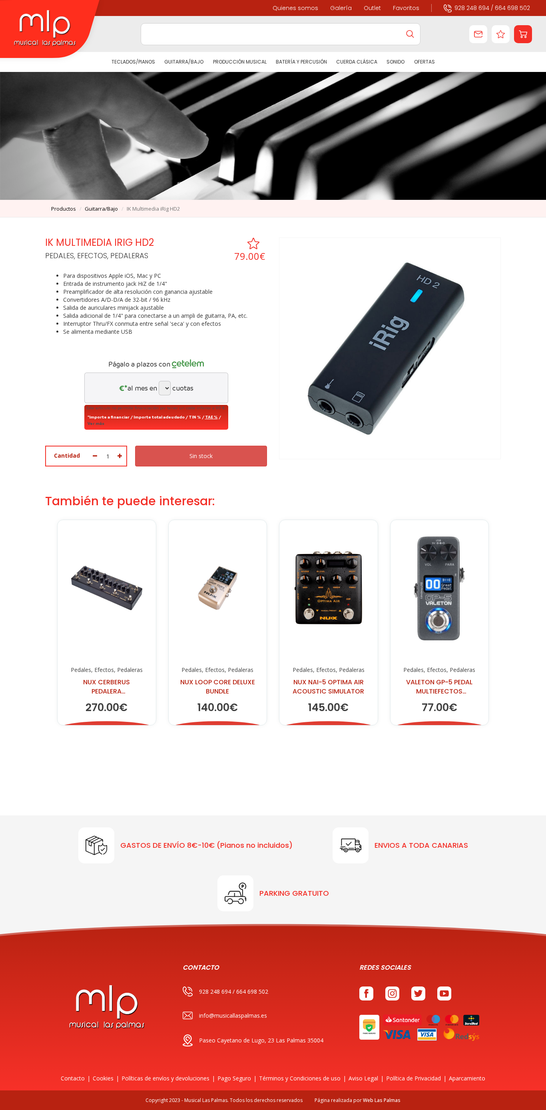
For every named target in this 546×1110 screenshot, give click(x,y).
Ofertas (424, 61)
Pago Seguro (234, 1078)
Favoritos (406, 8)
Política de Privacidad (413, 1078)
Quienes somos (295, 8)
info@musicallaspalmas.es (233, 1015)
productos (63, 208)
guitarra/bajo (101, 208)
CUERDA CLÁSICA (356, 61)
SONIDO (396, 61)
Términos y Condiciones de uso (300, 1078)
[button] (523, 34)
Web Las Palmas (382, 1100)
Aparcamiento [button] (467, 1078)
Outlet (372, 8)
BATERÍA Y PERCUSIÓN (301, 61)
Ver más (96, 423)
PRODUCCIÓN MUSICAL (239, 61)
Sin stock (201, 456)
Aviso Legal (363, 1078)
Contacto (73, 1078)
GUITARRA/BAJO (183, 61)
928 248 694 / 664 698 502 (492, 8)
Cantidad (67, 455)
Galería (341, 8)
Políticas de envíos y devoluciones (165, 1078)
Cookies (103, 1078)
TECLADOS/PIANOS (133, 61)
